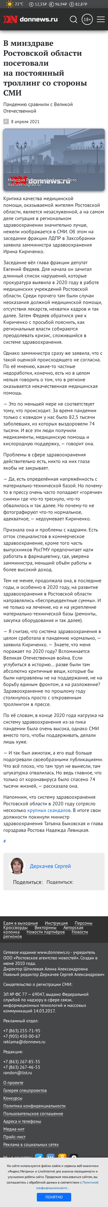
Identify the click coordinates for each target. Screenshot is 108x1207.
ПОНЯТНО (54, 1197)
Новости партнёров (46, 932)
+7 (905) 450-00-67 (21, 1036)
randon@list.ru (17, 1072)
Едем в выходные (20, 923)
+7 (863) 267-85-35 (21, 1061)
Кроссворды (15, 927)
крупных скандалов (49, 810)
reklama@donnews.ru (24, 1041)
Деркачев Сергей (50, 866)
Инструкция (56, 923)
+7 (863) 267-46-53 (21, 1067)
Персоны (83, 923)
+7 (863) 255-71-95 (21, 1030)
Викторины (45, 927)
